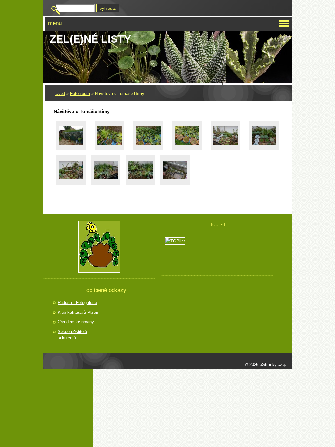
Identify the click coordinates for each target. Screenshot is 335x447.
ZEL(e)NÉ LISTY (90, 39)
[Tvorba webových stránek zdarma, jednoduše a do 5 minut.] (284, 365)
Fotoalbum (80, 93)
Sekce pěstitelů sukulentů (72, 335)
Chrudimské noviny (76, 321)
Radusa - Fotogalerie (77, 302)
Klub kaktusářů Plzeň (78, 312)
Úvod (60, 93)
